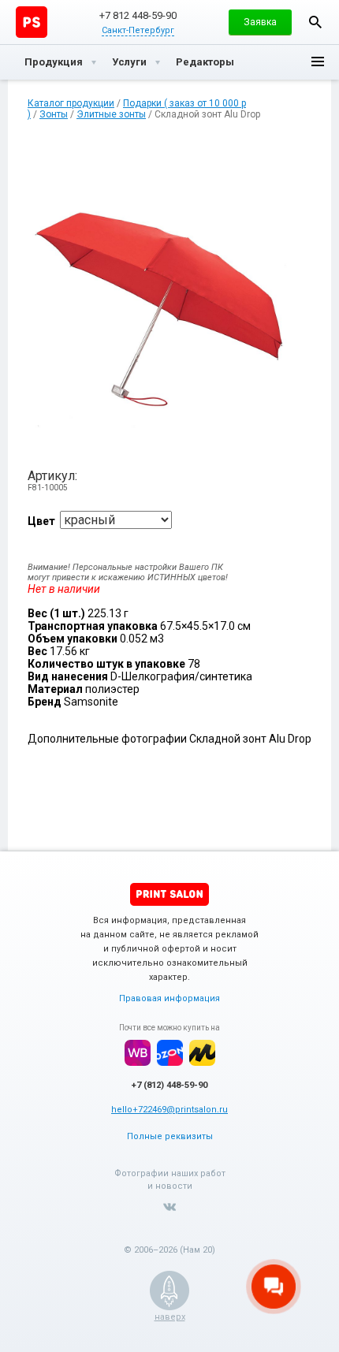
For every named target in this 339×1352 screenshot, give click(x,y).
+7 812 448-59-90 (138, 15)
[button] (260, 22)
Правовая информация (169, 998)
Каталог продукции (71, 103)
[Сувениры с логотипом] (31, 22)
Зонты (53, 114)
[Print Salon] (169, 894)
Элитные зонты (111, 114)
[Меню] (317, 62)
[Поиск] (315, 22)
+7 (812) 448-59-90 (169, 1085)
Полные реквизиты (170, 1136)
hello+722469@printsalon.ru (169, 1109)
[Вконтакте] (169, 1207)
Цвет (41, 521)
